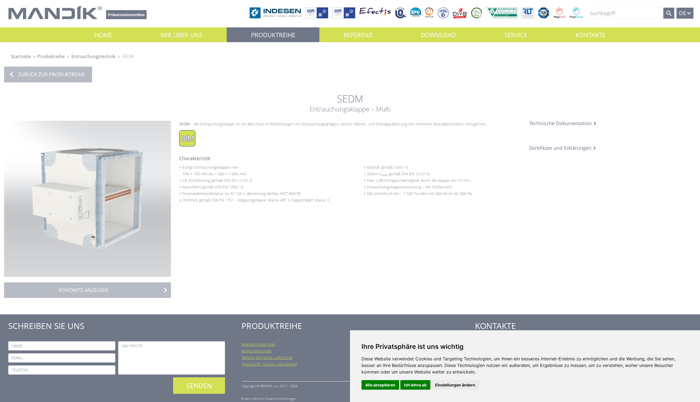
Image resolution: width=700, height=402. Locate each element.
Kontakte (591, 35)
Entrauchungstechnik (93, 56)
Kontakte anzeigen (83, 290)
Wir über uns (181, 35)
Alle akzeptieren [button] (380, 385)
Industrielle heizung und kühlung (269, 364)
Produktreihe (273, 35)
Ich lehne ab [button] (415, 385)
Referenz (358, 35)
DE (682, 13)
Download (438, 35)
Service (515, 35)
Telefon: (20, 369)
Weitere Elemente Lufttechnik (267, 357)
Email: (17, 357)
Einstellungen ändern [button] (455, 385)
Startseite (21, 56)
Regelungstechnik (256, 351)
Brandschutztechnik (258, 344)
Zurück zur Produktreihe (51, 74)
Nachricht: (132, 345)
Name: (17, 345)
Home (103, 35)
